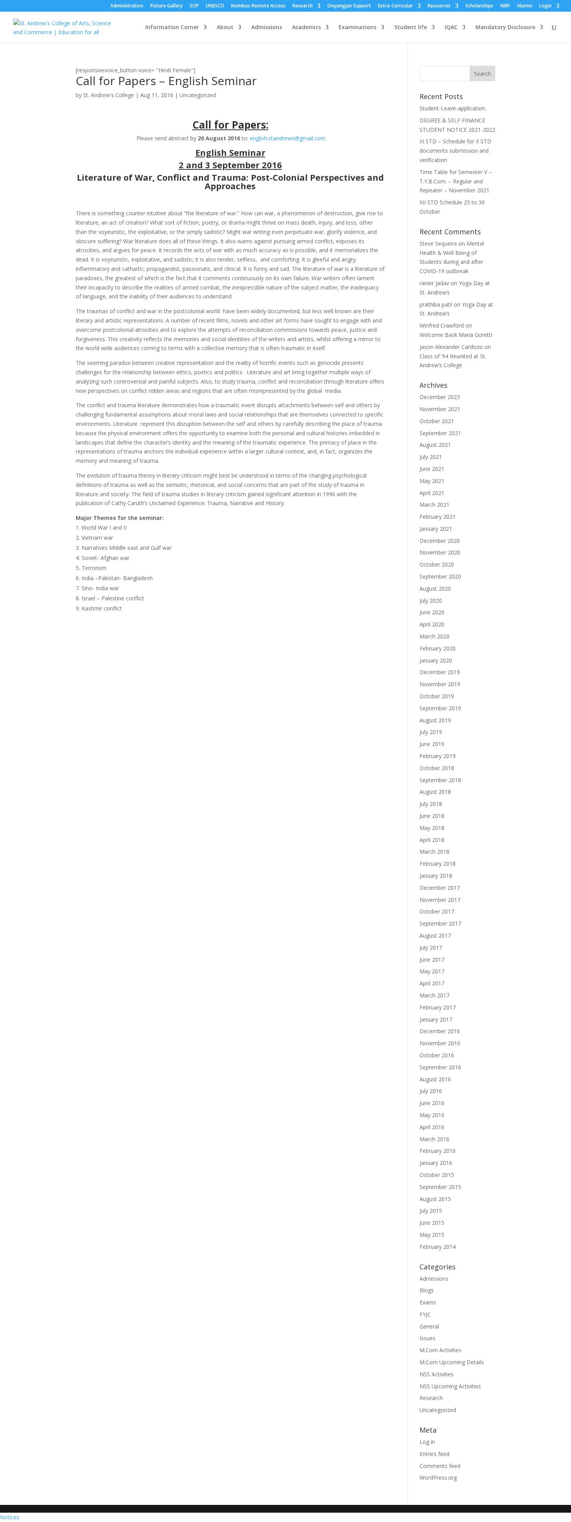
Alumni (524, 6)
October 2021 (437, 421)
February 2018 (438, 863)
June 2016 (432, 1103)
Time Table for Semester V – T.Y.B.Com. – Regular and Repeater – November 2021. (456, 181)
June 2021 (432, 468)
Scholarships (479, 6)
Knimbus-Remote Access (258, 6)
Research (302, 6)
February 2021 (438, 516)
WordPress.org (438, 1477)
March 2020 (434, 636)
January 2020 (436, 660)
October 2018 (437, 768)
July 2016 (431, 1091)
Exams (428, 1302)
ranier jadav (434, 283)
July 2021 (431, 456)
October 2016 (437, 1055)
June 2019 (432, 744)
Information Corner (172, 27)
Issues (427, 1338)
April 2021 (432, 493)
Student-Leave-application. (453, 108)
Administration (126, 6)
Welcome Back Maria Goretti (456, 334)
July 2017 (431, 947)
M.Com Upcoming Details (452, 1362)
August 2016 (435, 1079)
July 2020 (431, 600)
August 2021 (435, 444)
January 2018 (436, 875)
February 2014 (438, 1246)
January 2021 (436, 528)
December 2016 (440, 1031)
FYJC (425, 1314)
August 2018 (435, 791)
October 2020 (437, 564)
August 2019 (435, 720)
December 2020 (440, 540)
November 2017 (440, 899)
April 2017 (432, 983)
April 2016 (432, 1127)
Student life (410, 27)
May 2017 (432, 971)
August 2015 (435, 1199)
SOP (194, 6)
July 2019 (431, 732)
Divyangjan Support (349, 6)
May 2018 (432, 828)
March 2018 (434, 851)
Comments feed (440, 1466)
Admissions (266, 27)
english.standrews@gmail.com (288, 138)
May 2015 (432, 1234)
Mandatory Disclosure (505, 27)
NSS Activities (437, 1374)
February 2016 (438, 1150)
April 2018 (432, 840)
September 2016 (440, 1067)
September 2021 (440, 433)
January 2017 (436, 1019)
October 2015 (437, 1175)
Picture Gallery (166, 6)
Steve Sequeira (438, 243)
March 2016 (434, 1139)
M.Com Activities (440, 1350)
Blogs (427, 1290)
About (225, 27)
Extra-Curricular (395, 6)
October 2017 (437, 911)
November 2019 (440, 684)
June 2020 (432, 612)
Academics (306, 27)
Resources (439, 6)
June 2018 (432, 815)
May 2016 (432, 1115)
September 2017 (440, 923)
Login (545, 6)
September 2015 (440, 1187)
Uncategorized (197, 95)
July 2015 (431, 1210)
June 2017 (432, 959)
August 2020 (435, 588)
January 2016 (436, 1162)
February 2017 (438, 1007)
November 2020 (440, 552)
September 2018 (440, 780)
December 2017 (440, 887)
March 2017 (434, 995)
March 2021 (434, 504)
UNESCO (215, 6)
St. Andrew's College (108, 95)
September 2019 (440, 708)
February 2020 (438, 648)
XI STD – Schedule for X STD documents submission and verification (455, 151)
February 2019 (438, 756)
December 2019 (440, 672)
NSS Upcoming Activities (450, 1386)
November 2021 (440, 409)
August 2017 (435, 935)
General (429, 1326)
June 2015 (432, 1222)
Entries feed (434, 1453)
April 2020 (432, 624)
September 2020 (440, 576)
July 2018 (431, 803)
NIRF (505, 6)
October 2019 (437, 696)
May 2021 (432, 481)
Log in (427, 1441)
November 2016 (440, 1043)
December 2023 (440, 397)
